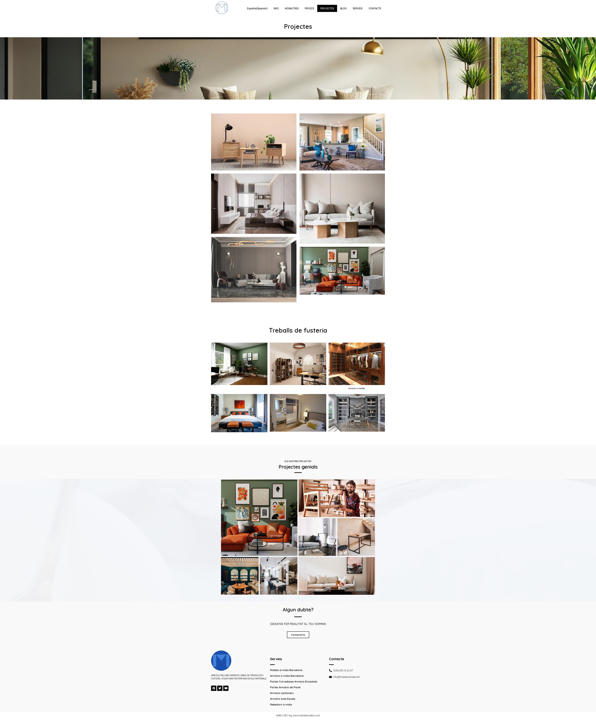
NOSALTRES (292, 8)
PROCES (309, 8)
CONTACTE (375, 8)
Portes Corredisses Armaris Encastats (293, 681)
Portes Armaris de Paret (285, 687)
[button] (298, 634)
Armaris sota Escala (282, 698)
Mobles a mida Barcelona (286, 670)
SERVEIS (357, 8)
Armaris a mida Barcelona (287, 675)
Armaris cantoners (281, 693)
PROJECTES (327, 8)
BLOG (343, 8)
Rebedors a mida (281, 704)
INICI (276, 8)
